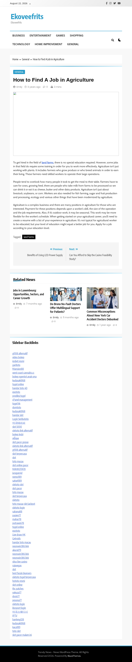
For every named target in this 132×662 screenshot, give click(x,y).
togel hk (16, 403)
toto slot (16, 631)
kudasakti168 (18, 380)
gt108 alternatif (20, 353)
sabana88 (17, 511)
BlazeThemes (74, 655)
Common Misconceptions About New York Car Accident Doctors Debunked (102, 315)
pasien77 (16, 515)
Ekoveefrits (27, 16)
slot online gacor (20, 465)
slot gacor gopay (20, 442)
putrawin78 (18, 523)
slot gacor (17, 488)
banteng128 (18, 619)
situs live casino (19, 561)
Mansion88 (18, 368)
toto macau (18, 461)
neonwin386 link (20, 546)
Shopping (76, 35)
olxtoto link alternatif (22, 430)
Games (60, 35)
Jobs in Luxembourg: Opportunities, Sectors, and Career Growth (28, 294)
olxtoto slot (18, 484)
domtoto (16, 407)
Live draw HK (18, 534)
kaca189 (16, 627)
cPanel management (22, 399)
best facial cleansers (21, 573)
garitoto (16, 365)
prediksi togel (18, 395)
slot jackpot (29, 503)
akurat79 (16, 550)
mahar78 (16, 519)
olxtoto (15, 500)
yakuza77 (16, 592)
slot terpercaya (19, 453)
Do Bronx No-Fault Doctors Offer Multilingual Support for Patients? (65, 307)
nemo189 (17, 476)
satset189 (17, 480)
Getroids (16, 538)
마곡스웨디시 (20, 611)
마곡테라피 (18, 422)
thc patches (18, 588)
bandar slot (17, 415)
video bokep (18, 357)
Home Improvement (48, 44)
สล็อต (15, 438)
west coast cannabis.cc (23, 372)
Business (18, 35)
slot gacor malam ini (22, 634)
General (73, 44)
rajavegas (17, 565)
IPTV (14, 615)
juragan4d (17, 473)
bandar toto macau (21, 542)
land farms (29, 237)
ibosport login (19, 607)
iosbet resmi (18, 361)
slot (14, 457)
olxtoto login (18, 507)
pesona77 (17, 600)
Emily (19, 87)
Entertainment (40, 35)
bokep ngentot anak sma (24, 376)
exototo (16, 392)
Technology (21, 44)
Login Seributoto (20, 419)
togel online (18, 384)
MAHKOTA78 (19, 469)
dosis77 (16, 596)
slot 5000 (17, 426)
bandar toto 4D (19, 388)
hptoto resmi (18, 580)
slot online (17, 584)
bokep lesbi (17, 434)
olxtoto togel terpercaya (24, 577)
